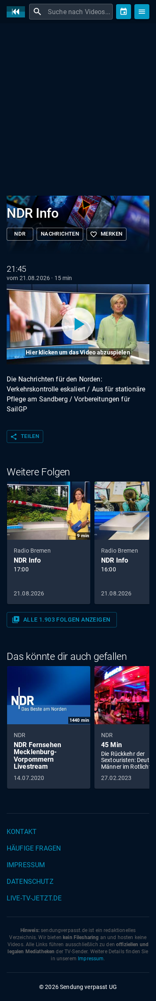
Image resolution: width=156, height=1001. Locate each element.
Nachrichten (60, 234)
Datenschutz (30, 881)
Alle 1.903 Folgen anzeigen (61, 619)
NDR (19, 234)
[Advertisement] (78, 111)
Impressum (26, 865)
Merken (106, 234)
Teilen (24, 436)
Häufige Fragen (34, 848)
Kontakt (22, 832)
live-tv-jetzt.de (34, 898)
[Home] (18, 11)
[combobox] (79, 12)
